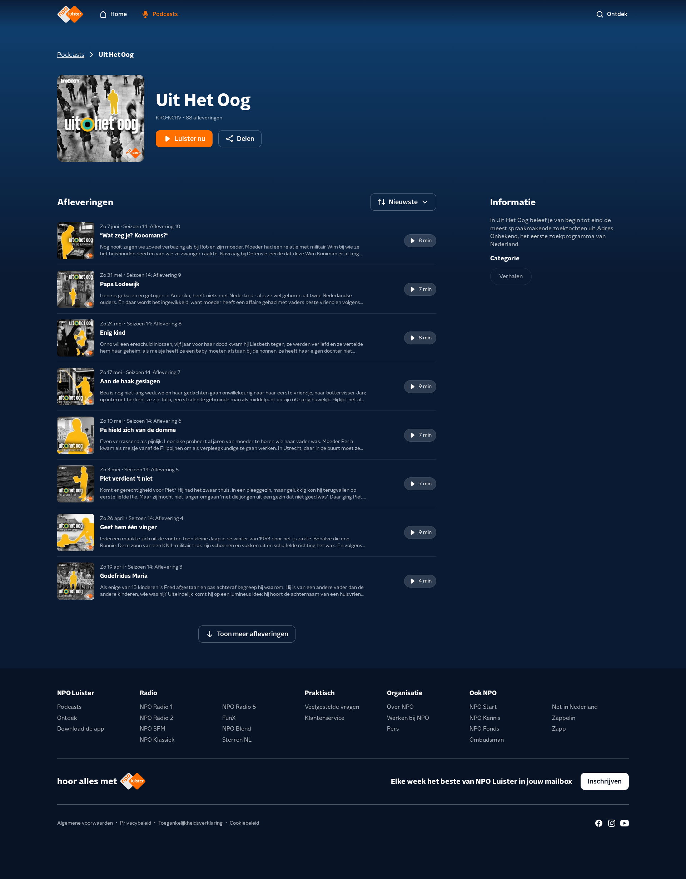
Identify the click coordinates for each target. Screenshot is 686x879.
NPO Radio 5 (239, 707)
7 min (425, 289)
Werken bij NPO (408, 718)
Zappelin (563, 718)
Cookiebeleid (244, 823)
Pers (393, 728)
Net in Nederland (575, 707)
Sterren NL (237, 739)
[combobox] (403, 202)
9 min (425, 386)
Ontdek (67, 718)
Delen (245, 138)
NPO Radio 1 (156, 707)
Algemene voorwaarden (85, 823)
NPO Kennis (484, 718)
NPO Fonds (484, 728)
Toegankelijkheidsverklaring (190, 823)
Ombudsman (486, 739)
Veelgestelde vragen (332, 707)
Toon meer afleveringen (252, 634)
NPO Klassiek (157, 739)
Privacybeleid (135, 823)
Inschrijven (605, 781)
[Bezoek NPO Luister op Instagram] (611, 823)
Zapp (559, 728)
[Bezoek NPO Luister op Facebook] (599, 823)
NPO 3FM (152, 728)
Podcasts (70, 54)
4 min (425, 581)
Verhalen (511, 276)
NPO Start (483, 707)
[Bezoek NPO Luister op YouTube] (624, 823)
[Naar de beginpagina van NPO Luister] (70, 14)
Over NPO (400, 707)
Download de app (80, 728)
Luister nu (189, 138)
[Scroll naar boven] (668, 869)
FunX (228, 718)
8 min (425, 240)
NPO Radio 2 (157, 718)
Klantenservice (324, 718)
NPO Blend (236, 728)
